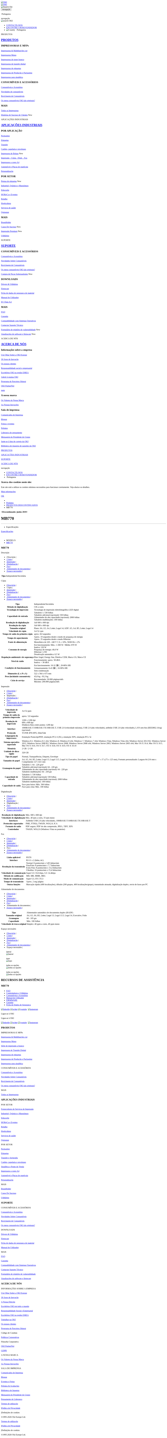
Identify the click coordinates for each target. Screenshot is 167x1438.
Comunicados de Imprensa (12, 415)
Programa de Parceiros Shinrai (13, 381)
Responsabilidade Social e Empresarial (17, 1311)
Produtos (10, 503)
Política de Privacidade (10, 1408)
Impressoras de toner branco (12, 59)
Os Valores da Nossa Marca (12, 400)
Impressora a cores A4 (10, 162)
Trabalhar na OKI (8, 1320)
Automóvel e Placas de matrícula (14, 167)
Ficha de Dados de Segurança (18, 1005)
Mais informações (8, 491)
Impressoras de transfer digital (13, 64)
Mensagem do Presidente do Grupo (15, 437)
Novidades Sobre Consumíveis (13, 261)
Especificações (7, 531)
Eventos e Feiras (8, 1381)
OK (2, 496)
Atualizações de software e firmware (16, 334)
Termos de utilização (9, 1404)
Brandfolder (6, 222)
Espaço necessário (14, 571)
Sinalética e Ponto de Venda (12, 1167)
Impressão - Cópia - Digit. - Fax (14, 158)
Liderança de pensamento (11, 433)
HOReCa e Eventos (9, 194)
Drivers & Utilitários (9, 284)
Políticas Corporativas (10, 1337)
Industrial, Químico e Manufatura (14, 186)
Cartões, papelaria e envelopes (13, 149)
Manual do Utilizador (10, 297)
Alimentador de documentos (18, 569)
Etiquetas (5, 140)
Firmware (5, 289)
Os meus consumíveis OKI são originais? (18, 100)
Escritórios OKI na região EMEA (15, 373)
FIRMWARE (11, 1000)
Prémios (4, 428)
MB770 (9, 543)
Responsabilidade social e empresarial (16, 368)
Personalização (7, 171)
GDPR (4, 1350)
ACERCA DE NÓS (13, 344)
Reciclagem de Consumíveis (12, 96)
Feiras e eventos (7, 424)
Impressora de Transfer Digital (13, 1050)
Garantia (4, 316)
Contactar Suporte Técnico (12, 325)
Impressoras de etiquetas (11, 68)
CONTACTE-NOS (14, 25)
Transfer (4, 145)
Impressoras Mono (8, 55)
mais (3, 390)
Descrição (11, 585)
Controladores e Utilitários (17, 993)
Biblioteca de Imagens (10, 1390)
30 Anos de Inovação (10, 359)
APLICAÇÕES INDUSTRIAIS (21, 125)
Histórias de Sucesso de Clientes (14, 115)
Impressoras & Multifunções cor (14, 51)
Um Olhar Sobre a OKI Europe (14, 355)
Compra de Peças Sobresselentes (14, 274)
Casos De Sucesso (8, 227)
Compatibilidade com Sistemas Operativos (18, 321)
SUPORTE (8, 245)
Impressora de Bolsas (10, 153)
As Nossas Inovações (10, 405)
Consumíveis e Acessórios (12, 87)
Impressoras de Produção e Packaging (16, 73)
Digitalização (12, 564)
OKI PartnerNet (7, 386)
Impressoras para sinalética (12, 77)
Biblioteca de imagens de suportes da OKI (18, 446)
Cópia (9, 559)
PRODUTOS (9, 40)
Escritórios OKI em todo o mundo (15, 1306)
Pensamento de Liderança (11, 1399)
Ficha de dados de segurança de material (17, 293)
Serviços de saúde (8, 208)
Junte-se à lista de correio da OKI (14, 441)
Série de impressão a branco (12, 1046)
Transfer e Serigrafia (9, 1158)
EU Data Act (6, 302)
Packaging (5, 136)
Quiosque (5, 212)
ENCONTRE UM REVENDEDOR (21, 27)
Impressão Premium (9, 231)
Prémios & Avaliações (10, 1386)
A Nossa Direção (8, 1302)
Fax (8, 566)
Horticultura (6, 203)
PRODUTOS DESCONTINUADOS (22, 505)
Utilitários (5, 236)
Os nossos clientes (8, 364)
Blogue (4, 419)
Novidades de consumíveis (12, 92)
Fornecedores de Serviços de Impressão (17, 1109)
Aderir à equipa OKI (9, 377)
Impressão (10, 562)
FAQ (3, 312)
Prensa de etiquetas (9, 181)
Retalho (4, 199)
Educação (5, 190)
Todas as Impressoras (10, 110)
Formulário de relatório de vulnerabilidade (18, 330)
